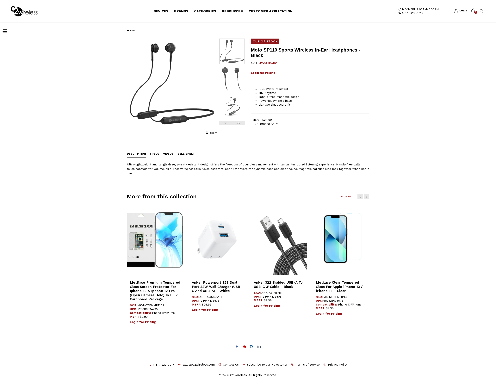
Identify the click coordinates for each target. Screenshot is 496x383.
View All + (347, 196)
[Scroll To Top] (485, 359)
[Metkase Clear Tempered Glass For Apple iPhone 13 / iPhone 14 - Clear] (341, 240)
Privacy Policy (338, 364)
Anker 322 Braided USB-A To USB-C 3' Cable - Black (278, 284)
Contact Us (231, 364)
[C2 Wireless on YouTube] (244, 346)
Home (131, 30)
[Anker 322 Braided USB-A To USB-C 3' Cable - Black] (279, 240)
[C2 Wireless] (28, 11)
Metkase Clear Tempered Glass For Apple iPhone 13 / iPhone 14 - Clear (339, 286)
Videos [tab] (168, 153)
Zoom (213, 132)
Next (238, 123)
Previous (225, 123)
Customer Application (271, 11)
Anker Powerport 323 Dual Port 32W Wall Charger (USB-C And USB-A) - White (217, 286)
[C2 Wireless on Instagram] (252, 346)
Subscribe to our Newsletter (267, 364)
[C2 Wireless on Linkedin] (259, 346)
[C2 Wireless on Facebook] (237, 346)
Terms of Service (308, 364)
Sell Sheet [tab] (186, 153)
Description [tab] (136, 153)
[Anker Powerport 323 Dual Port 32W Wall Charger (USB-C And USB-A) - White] (217, 240)
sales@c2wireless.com (199, 364)
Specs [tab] (154, 153)
